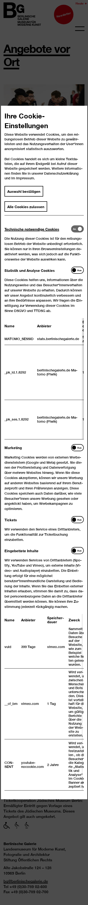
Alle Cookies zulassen (25, 206)
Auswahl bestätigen (23, 191)
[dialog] (44, 452)
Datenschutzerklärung (61, 173)
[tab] (37, 229)
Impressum (25, 178)
